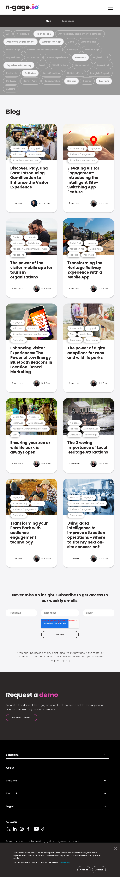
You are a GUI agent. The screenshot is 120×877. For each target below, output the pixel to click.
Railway (11, 81)
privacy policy (62, 660)
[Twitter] (9, 830)
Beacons (80, 57)
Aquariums (13, 57)
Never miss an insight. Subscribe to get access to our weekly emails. (60, 597)
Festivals (11, 73)
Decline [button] (99, 869)
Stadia (71, 81)
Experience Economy (18, 65)
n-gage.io (23, 34)
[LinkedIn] (16, 830)
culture (10, 89)
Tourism (104, 81)
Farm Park (103, 65)
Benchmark (82, 65)
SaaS (42, 65)
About (10, 768)
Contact (11, 793)
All (7, 34)
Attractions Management (43, 49)
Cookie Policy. (65, 862)
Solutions (12, 755)
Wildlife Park (60, 65)
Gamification (51, 73)
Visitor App (13, 49)
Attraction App (51, 41)
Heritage (72, 49)
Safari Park (30, 81)
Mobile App (92, 49)
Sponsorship (52, 81)
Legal (9, 806)
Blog (48, 21)
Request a (32, 695)
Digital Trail (100, 57)
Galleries (30, 73)
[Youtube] (37, 830)
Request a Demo (21, 717)
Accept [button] (84, 869)
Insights (11, 780)
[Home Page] (22, 7)
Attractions (88, 41)
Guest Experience (57, 57)
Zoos (71, 41)
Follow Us (11, 822)
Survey (87, 81)
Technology (43, 34)
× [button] (115, 848)
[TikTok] (44, 830)
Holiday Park (75, 73)
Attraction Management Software (80, 34)
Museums (33, 57)
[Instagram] (23, 830)
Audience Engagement (20, 41)
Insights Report (99, 73)
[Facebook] (30, 830)
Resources (67, 21)
